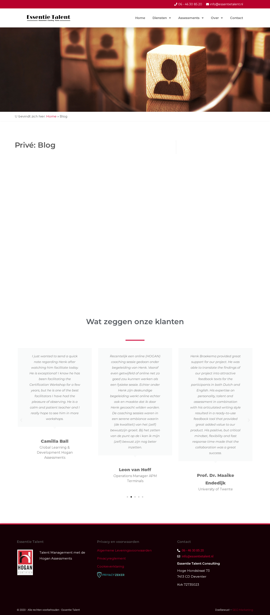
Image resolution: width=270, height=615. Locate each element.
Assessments (189, 18)
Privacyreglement (111, 558)
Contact (236, 18)
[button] (21, 420)
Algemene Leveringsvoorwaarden (125, 550)
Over (215, 18)
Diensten (160, 18)
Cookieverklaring (110, 566)
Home (140, 18)
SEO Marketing (242, 609)
